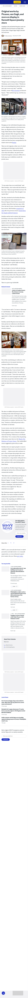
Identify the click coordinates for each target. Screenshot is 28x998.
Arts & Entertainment (7, 6)
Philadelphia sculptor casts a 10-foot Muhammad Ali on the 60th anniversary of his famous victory (18, 594)
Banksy (14, 142)
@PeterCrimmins (9, 645)
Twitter (10, 542)
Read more (6, 641)
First (13, 613)
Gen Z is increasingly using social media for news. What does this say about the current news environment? (13, 702)
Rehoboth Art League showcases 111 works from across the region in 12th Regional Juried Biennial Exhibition (13, 710)
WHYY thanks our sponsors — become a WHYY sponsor (14, 180)
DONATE (17, 2)
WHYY (5, 2)
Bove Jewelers (16, 90)
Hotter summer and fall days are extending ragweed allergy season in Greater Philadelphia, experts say (14, 719)
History (15, 6)
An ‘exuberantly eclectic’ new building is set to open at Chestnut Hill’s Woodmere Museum (18, 570)
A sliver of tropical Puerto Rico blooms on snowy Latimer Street (18, 291)
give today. (20, 556)
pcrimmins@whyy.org (9, 647)
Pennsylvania (22, 6)
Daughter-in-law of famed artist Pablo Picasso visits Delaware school (17, 617)
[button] (3, 993)
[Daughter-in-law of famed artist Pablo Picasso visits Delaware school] (5, 616)
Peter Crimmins (8, 35)
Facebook (8, 542)
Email (13, 542)
